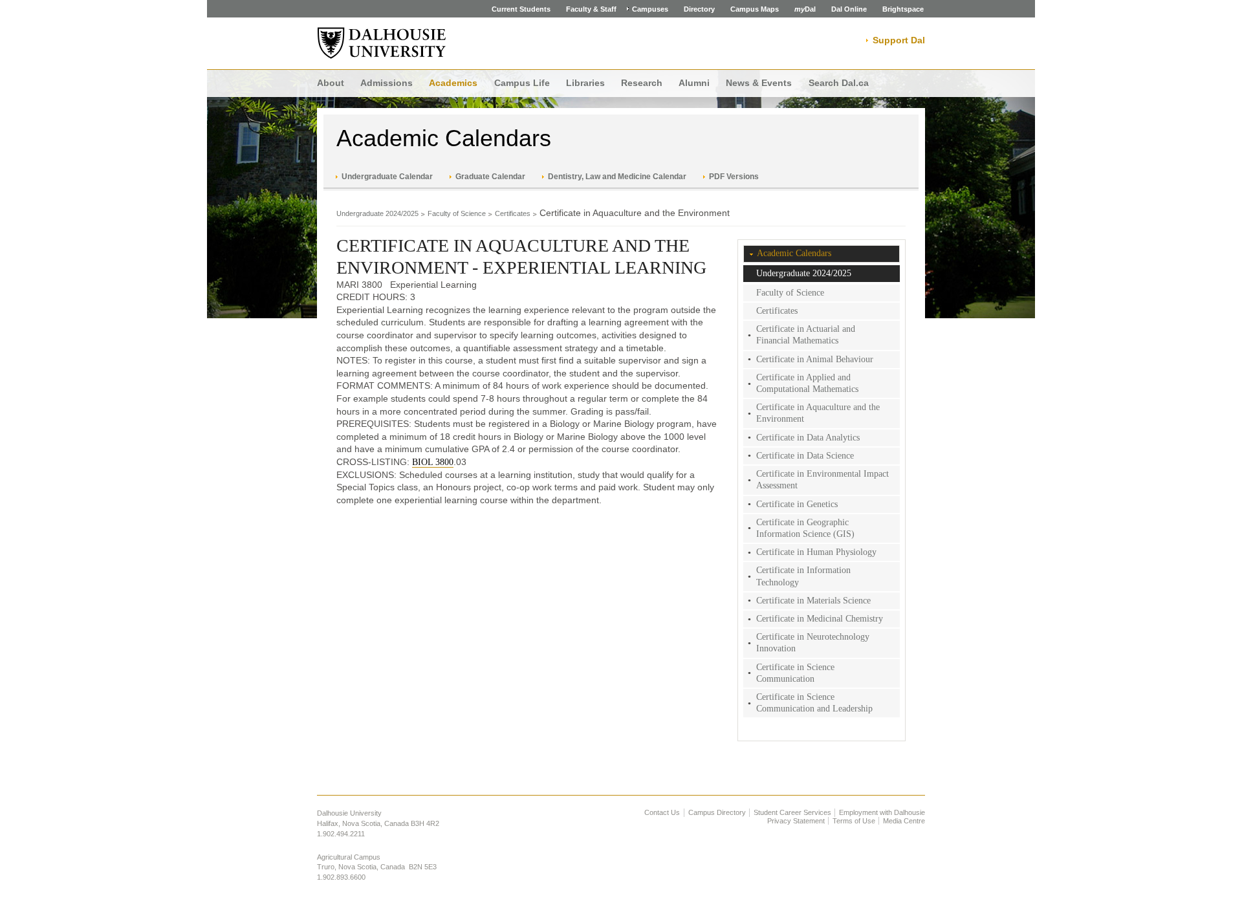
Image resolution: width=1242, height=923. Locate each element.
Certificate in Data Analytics (808, 437)
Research (641, 83)
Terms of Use (854, 821)
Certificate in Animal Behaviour (814, 359)
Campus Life (522, 83)
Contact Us (662, 812)
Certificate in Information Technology (803, 576)
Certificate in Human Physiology (816, 552)
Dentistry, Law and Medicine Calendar (617, 176)
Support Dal (899, 40)
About (330, 83)
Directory (699, 9)
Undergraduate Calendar (387, 176)
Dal (805, 9)
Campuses (650, 9)
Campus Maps (754, 9)
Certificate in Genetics (797, 504)
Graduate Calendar (490, 176)
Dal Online (849, 9)
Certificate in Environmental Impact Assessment (822, 479)
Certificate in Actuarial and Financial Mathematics (805, 334)
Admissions (386, 83)
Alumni (694, 83)
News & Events (759, 83)
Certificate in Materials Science (813, 600)
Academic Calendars (443, 138)
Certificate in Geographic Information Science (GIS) (805, 528)
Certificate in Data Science (805, 456)
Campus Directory (717, 812)
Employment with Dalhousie (882, 812)
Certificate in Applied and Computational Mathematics (807, 383)
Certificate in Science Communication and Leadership (814, 702)
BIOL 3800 (432, 462)
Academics (453, 83)
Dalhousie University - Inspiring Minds (381, 43)
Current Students (521, 9)
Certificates (512, 213)
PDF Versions (734, 176)
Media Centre (904, 821)
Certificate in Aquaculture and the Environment (818, 413)
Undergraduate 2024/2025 (377, 213)
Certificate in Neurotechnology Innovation (812, 642)
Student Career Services (792, 812)
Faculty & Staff (591, 9)
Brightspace (903, 9)
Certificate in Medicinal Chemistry (819, 619)
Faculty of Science (457, 213)
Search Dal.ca (839, 83)
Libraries (585, 83)
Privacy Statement (796, 821)
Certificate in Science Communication (795, 673)
